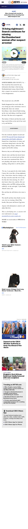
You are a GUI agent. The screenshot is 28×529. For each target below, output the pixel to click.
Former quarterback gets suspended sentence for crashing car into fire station (13, 402)
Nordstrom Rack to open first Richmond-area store (13, 397)
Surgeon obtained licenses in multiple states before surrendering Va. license (13, 393)
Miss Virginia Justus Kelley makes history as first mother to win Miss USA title (13, 388)
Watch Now (23, 2)
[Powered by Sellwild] (24, 319)
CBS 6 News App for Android (13, 422)
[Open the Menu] (2, 2)
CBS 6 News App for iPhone (13, 424)
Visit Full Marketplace (21, 227)
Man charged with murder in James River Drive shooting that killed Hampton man (14, 15)
